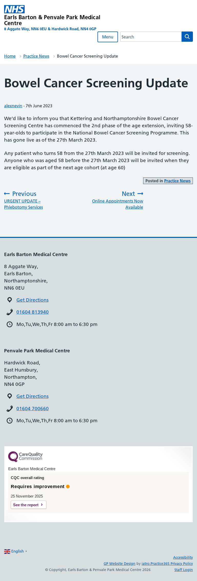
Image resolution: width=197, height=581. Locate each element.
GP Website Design (119, 563)
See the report (25, 505)
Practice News (36, 56)
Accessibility (183, 557)
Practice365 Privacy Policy (172, 563)
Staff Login (183, 569)
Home (10, 56)
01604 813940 (32, 312)
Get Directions (32, 300)
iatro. (146, 563)
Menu (107, 36)
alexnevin (13, 105)
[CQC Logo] (25, 461)
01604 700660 (32, 408)
